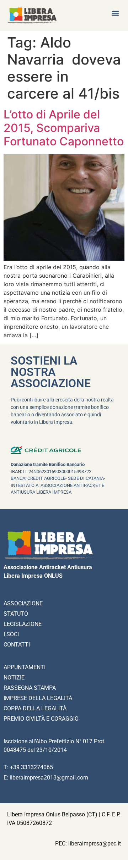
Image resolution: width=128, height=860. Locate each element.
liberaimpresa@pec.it (94, 843)
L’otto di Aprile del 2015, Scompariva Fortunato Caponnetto (64, 128)
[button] (115, 13)
